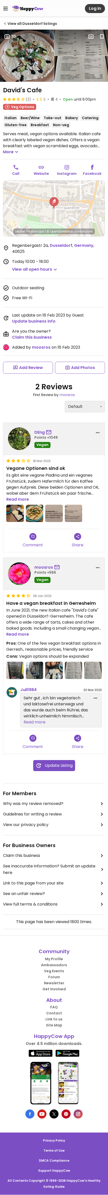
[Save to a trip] (91, 37)
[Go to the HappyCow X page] (54, 1113)
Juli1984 (28, 690)
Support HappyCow (54, 1170)
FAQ (54, 1007)
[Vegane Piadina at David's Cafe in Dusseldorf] (34, 513)
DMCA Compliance (54, 1160)
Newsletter (54, 983)
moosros (41, 347)
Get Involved (54, 989)
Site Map (54, 1025)
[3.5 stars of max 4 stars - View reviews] (14, 99)
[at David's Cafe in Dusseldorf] (54, 513)
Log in (95, 8)
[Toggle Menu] (5, 8)
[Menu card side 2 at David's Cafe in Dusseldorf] (93, 670)
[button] (54, 203)
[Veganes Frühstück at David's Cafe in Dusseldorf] (15, 513)
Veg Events (54, 971)
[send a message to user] (50, 432)
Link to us (54, 1019)
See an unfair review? (24, 894)
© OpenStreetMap (59, 231)
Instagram (67, 173)
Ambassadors (54, 964)
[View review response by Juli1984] (11, 692)
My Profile (54, 958)
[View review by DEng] (19, 439)
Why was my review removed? (33, 803)
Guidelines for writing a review (32, 814)
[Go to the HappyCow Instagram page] (78, 1113)
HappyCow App (54, 1036)
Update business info (34, 321)
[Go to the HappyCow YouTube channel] (41, 1113)
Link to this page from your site (33, 883)
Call (15, 173)
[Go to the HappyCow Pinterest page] (66, 1113)
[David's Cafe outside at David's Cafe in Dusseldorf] (34, 670)
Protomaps (35, 231)
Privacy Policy (54, 1140)
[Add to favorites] (102, 37)
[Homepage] (27, 8)
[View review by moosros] (19, 574)
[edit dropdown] (95, 698)
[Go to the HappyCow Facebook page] (29, 1113)
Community (54, 951)
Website (41, 173)
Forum (54, 977)
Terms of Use (54, 1150)
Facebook (92, 173)
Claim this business (32, 337)
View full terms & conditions (30, 904)
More (8, 152)
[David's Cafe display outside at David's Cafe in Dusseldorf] (15, 670)
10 (14, 36)
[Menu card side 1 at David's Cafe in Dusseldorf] (73, 670)
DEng (39, 432)
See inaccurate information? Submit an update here (49, 869)
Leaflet (20, 231)
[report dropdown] (98, 433)
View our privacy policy (25, 825)
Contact (54, 1013)
